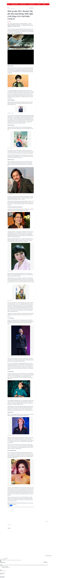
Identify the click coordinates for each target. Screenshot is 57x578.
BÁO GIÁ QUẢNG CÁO (48, 555)
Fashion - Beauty (23, 4)
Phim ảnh (44, 4)
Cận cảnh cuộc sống (31, 4)
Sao (8, 4)
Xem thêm (9, 528)
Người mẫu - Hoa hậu (14, 4)
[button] (31, 8)
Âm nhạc (38, 4)
